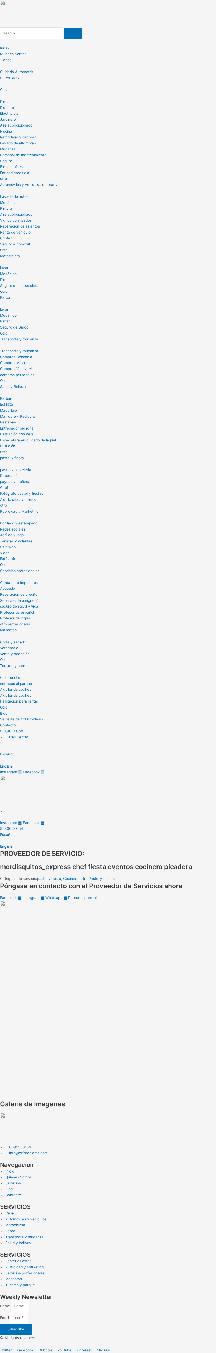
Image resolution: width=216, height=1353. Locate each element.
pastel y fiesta (49, 878)
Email (5, 1318)
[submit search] (73, 33)
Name (5, 1306)
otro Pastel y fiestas (98, 878)
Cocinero (70, 878)
